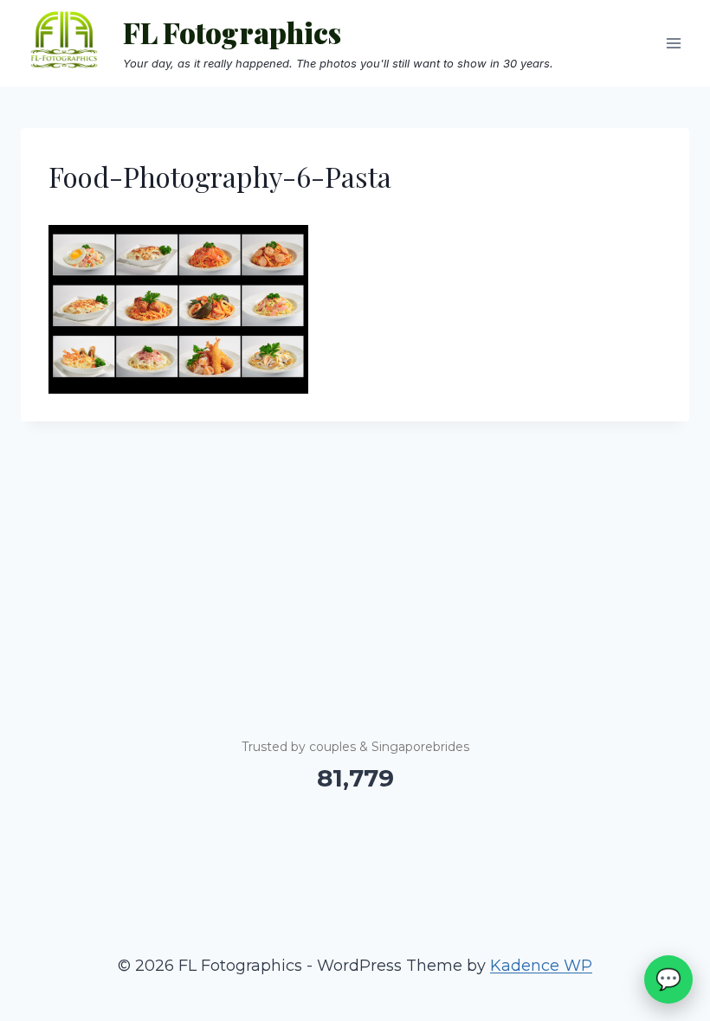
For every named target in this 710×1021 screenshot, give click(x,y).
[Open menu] (673, 42)
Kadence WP (541, 965)
